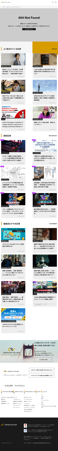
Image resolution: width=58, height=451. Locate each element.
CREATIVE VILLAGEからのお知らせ (48, 406)
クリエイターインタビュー (29, 407)
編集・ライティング (17, 403)
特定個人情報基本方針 (46, 438)
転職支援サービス (5, 403)
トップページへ (29, 29)
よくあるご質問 (9, 385)
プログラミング (16, 399)
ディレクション (16, 407)
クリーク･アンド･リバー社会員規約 (31, 438)
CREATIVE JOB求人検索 (7, 397)
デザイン (15, 397)
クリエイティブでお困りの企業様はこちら (41, 375)
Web (42, 396)
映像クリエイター (28, 401)
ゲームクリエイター (28, 399)
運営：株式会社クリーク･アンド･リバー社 (32, 436)
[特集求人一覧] (53, 219)
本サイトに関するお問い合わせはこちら (41, 370)
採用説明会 (3, 401)
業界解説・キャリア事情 (29, 405)
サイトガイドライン (20, 385)
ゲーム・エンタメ (45, 400)
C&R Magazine (27, 411)
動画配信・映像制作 (17, 401)
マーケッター (27, 403)
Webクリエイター (28, 397)
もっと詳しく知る (43, 359)
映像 (42, 398)
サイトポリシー (27, 439)
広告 (42, 402)
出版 (42, 404)
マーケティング (16, 405)
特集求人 (3, 399)
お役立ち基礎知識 (28, 409)
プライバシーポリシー (47, 436)
